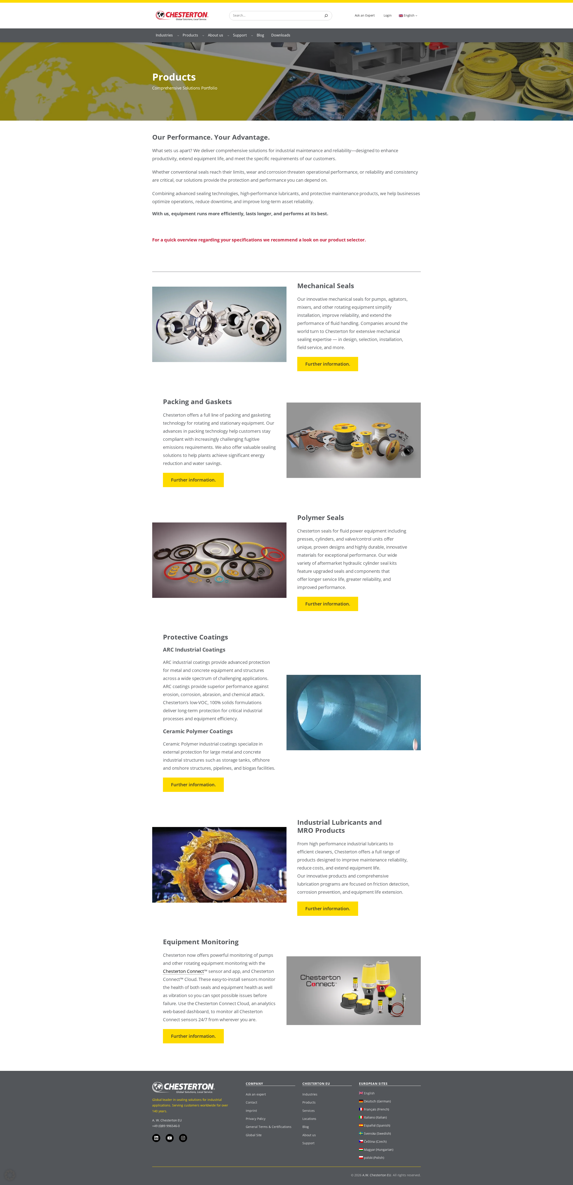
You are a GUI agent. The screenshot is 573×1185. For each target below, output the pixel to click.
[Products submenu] (203, 35)
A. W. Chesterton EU (167, 1120)
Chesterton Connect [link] (183, 971)
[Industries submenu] (178, 35)
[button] (10, 1175)
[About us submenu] (228, 35)
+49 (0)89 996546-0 (166, 1126)
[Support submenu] (252, 35)
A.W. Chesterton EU (376, 1175)
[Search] (326, 15)
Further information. (327, 364)
